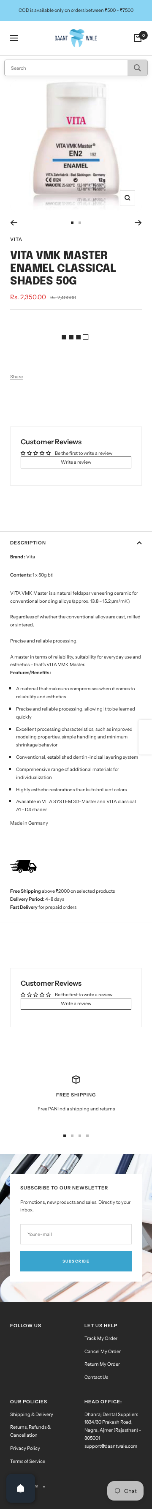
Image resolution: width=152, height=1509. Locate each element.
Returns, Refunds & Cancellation (30, 1431)
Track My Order (100, 1338)
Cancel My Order (102, 1351)
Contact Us (96, 1377)
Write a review (76, 462)
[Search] (137, 68)
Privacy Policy (25, 1448)
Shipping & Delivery (31, 1414)
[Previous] (13, 223)
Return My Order (102, 1364)
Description (28, 543)
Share (16, 377)
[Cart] (137, 38)
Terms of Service (27, 1461)
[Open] (20, 1488)
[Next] (138, 223)
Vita (16, 239)
